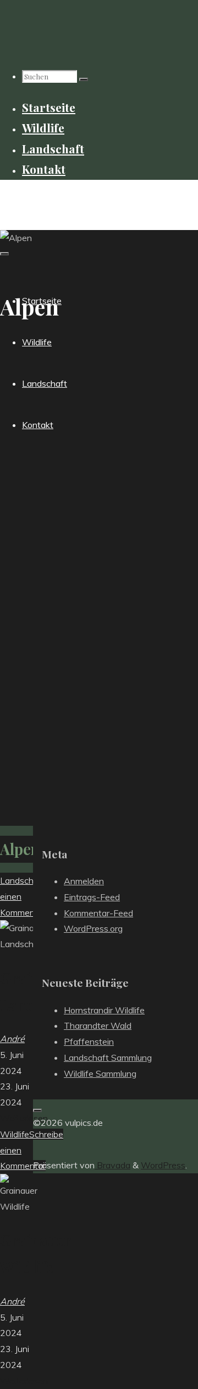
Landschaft (22, 880)
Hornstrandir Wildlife (104, 1010)
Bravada (112, 1165)
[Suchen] (83, 79)
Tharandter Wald (97, 1025)
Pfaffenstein (89, 1041)
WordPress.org (93, 928)
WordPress (163, 1165)
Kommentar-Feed (98, 912)
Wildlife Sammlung (100, 1073)
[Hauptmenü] (4, 253)
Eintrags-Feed (92, 896)
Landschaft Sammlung (108, 1057)
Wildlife (14, 1134)
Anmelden (84, 880)
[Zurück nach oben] (37, 1110)
